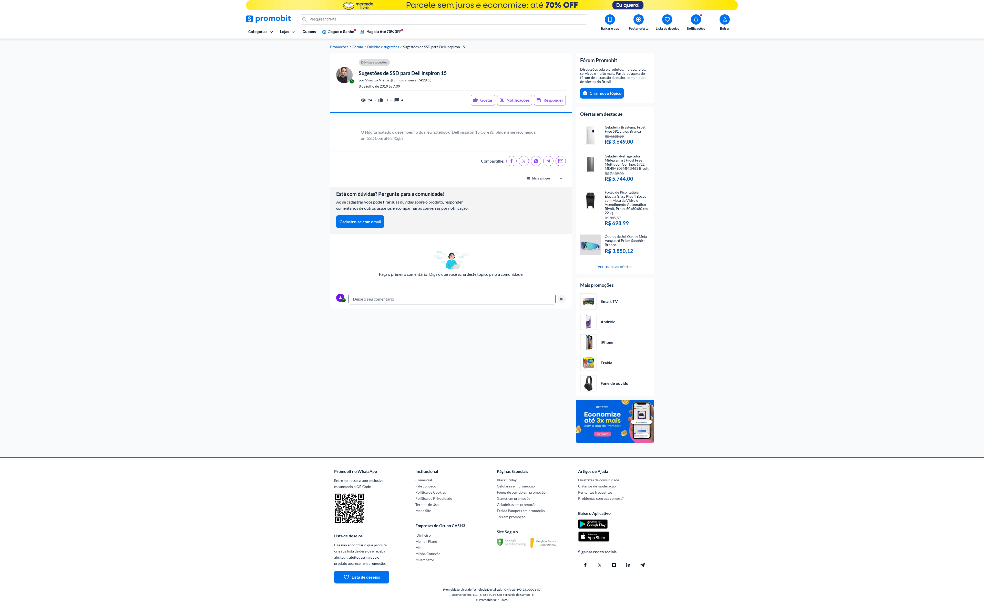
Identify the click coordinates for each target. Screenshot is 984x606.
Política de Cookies (430, 492)
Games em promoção (513, 498)
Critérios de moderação (597, 486)
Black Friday (507, 480)
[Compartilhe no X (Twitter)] (524, 161)
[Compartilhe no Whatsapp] (536, 161)
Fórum (357, 47)
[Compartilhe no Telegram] (548, 161)
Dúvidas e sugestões (383, 47)
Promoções (339, 47)
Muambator (424, 560)
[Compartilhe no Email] (561, 161)
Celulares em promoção (516, 486)
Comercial (423, 480)
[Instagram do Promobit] (614, 565)
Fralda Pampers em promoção (521, 510)
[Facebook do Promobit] (585, 565)
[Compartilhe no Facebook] (511, 161)
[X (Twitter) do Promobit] (599, 565)
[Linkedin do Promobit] (628, 565)
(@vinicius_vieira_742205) (397, 80)
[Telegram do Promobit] (643, 565)
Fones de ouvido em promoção (521, 492)
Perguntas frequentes (595, 492)
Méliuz (420, 547)
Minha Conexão (427, 553)
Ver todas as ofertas (615, 266)
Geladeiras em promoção (517, 504)
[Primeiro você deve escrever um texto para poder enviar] (562, 299)
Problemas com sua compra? (601, 498)
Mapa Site (423, 510)
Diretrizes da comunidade (598, 480)
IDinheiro (423, 535)
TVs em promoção (511, 517)
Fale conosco (425, 486)
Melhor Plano (426, 541)
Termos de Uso (427, 504)
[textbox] (452, 299)
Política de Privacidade (433, 498)
